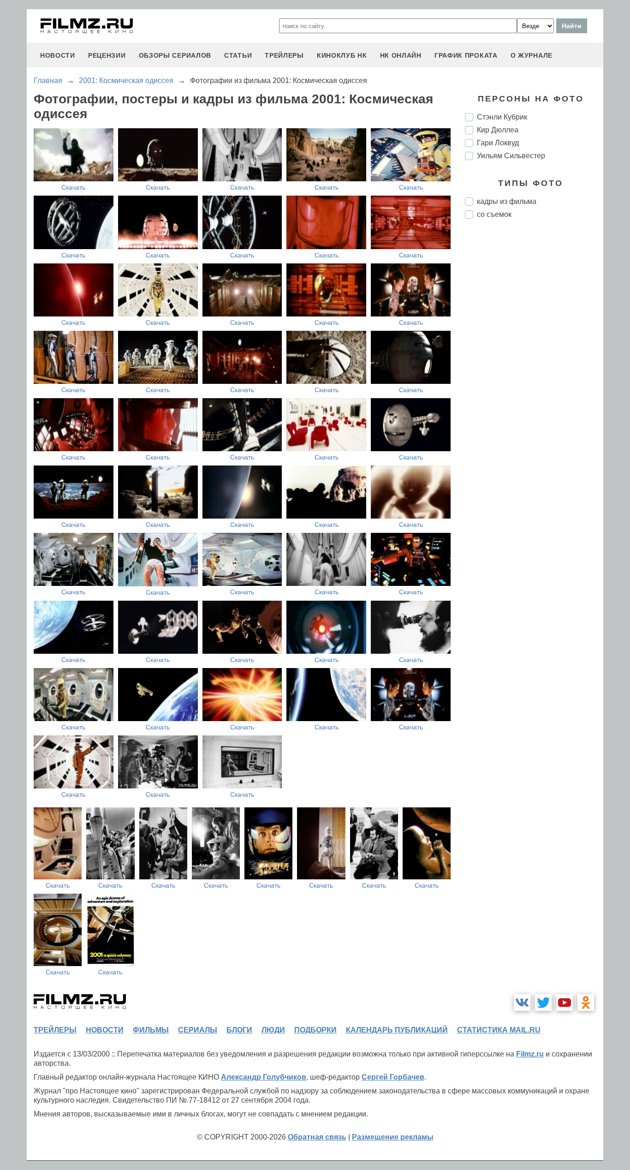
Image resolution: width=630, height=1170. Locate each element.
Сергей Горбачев (393, 1077)
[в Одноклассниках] (585, 1002)
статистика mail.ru (499, 1030)
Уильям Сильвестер (511, 156)
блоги (239, 1030)
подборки (315, 1030)
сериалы (197, 1030)
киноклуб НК (342, 55)
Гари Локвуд (498, 143)
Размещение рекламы (393, 1137)
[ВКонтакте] (522, 1002)
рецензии (107, 55)
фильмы (151, 1030)
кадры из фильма (506, 201)
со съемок (494, 214)
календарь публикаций (397, 1030)
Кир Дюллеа (497, 130)
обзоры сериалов (175, 55)
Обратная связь (317, 1137)
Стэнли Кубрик (502, 117)
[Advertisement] (534, 380)
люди (273, 1030)
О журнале (532, 55)
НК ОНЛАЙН (401, 55)
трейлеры (284, 55)
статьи (238, 55)
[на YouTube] (564, 1002)
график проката (466, 55)
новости (57, 55)
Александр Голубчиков (263, 1077)
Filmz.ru (530, 1054)
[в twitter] (543, 1002)
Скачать (73, 187)
